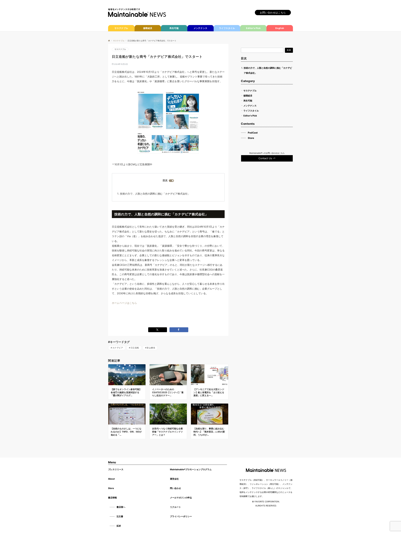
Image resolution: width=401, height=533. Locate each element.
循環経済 (247, 95)
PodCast (253, 132)
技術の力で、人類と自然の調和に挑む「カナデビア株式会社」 (155, 193)
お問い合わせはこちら (273, 12)
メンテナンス (250, 105)
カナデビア (117, 348)
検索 (289, 50)
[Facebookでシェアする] (178, 329)
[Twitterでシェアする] (157, 329)
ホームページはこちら (124, 302)
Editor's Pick (250, 115)
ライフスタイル (251, 110)
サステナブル (120, 49)
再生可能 (247, 100)
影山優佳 (151, 348)
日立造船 (135, 348)
